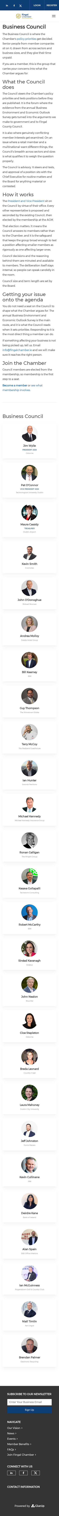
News (10, 1433)
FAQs (10, 1449)
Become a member (14, 385)
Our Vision (13, 1428)
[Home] (24, 16)
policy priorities (26, 38)
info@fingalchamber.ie (17, 350)
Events (11, 1438)
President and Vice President (26, 201)
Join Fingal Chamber (20, 1454)
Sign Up (29, 1409)
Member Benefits (18, 1444)
